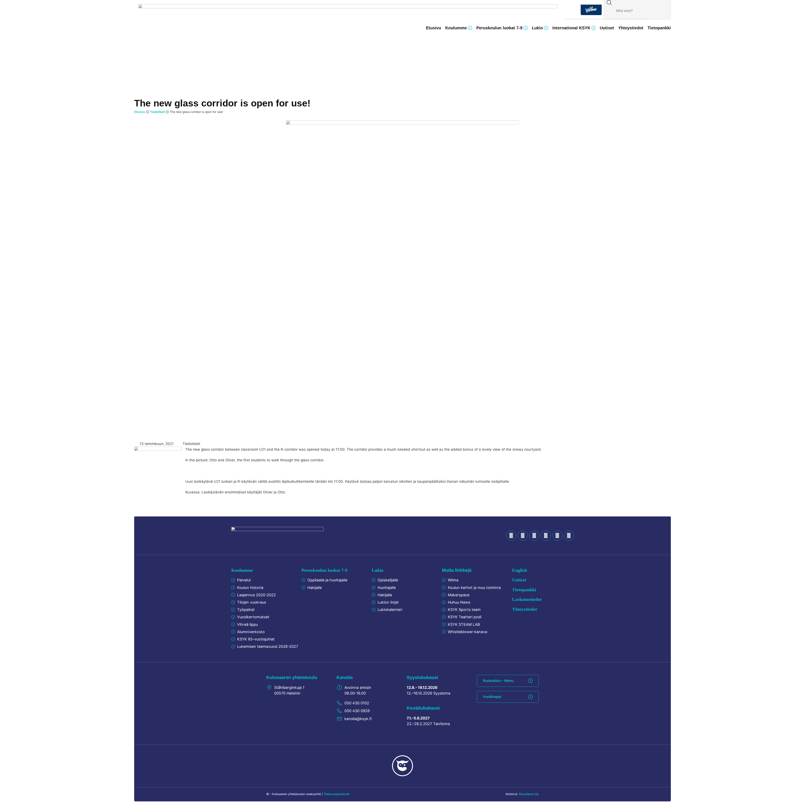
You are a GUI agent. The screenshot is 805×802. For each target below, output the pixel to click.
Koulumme (242, 570)
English (519, 570)
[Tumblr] (546, 535)
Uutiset (519, 579)
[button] (458, 28)
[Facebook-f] (511, 535)
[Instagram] (557, 535)
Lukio (377, 570)
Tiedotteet (157, 112)
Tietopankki (524, 589)
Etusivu (139, 112)
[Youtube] (534, 535)
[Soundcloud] (523, 535)
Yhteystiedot (524, 609)
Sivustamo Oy (529, 794)
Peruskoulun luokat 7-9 (324, 570)
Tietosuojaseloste (336, 794)
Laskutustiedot (526, 599)
